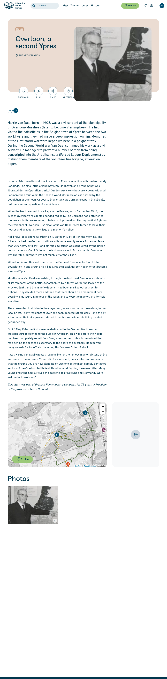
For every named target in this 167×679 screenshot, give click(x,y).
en (16, 111)
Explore (24, 459)
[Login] (161, 5)
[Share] (52, 91)
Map (65, 5)
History (95, 5)
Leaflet (78, 466)
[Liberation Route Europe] (15, 5)
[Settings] (151, 5)
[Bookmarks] (146, 5)
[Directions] (68, 91)
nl (10, 111)
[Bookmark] (23, 91)
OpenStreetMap (90, 466)
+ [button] (103, 406)
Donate (132, 6)
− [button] (103, 411)
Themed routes (79, 5)
